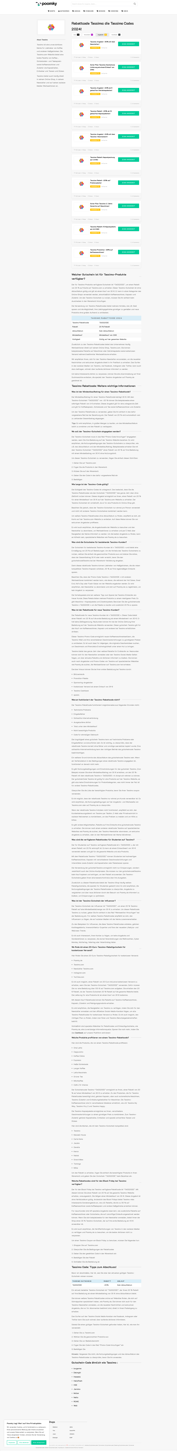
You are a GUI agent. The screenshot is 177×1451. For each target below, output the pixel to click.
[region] (26, 1433)
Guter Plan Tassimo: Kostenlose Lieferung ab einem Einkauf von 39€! (102, 67)
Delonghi (77, 1372)
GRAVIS (72, 1434)
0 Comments (135, 57)
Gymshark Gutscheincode (106, 1445)
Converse (114, 11)
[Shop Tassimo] (51, 27)
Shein (125, 11)
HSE (75, 1385)
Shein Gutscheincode (51, 1447)
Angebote (102, 34)
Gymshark (89, 11)
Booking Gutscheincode (121, 1445)
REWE (76, 1401)
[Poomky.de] (46, 3)
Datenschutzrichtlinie (71, 1447)
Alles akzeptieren (39, 1442)
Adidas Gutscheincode (91, 1445)
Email (97, 57)
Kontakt (81, 1447)
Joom (54, 1434)
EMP (71, 1437)
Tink (54, 1430)
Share (90, 57)
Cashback (116, 34)
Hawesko (77, 1376)
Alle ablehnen (24, 1442)
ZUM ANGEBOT (128, 44)
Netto (76, 1397)
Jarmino (77, 1389)
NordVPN (72, 1430)
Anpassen (12, 1442)
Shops (52, 11)
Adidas (77, 11)
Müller (76, 1393)
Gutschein (88, 34)
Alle (76, 34)
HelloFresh (78, 1381)
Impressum (61, 1447)
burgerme (77, 1368)
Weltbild (55, 1427)
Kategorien (64, 11)
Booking (101, 11)
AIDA (71, 1427)
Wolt (75, 1405)
